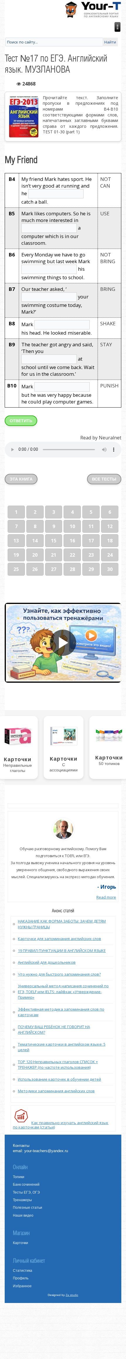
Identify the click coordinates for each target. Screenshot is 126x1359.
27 (53, 569)
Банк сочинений (26, 1184)
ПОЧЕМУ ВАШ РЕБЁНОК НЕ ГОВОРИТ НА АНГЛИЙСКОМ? (54, 1029)
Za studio (72, 1295)
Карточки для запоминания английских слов (59, 938)
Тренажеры (22, 1200)
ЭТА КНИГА (21, 479)
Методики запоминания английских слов (56, 1091)
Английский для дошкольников (47, 962)
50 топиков (109, 763)
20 (35, 555)
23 (91, 555)
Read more (106, 897)
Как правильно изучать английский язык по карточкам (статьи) (60, 1125)
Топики (18, 1177)
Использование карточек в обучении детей (59, 1079)
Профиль (20, 1278)
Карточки (20, 1243)
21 (53, 555)
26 (35, 569)
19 (16, 555)
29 (91, 569)
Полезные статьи (27, 1208)
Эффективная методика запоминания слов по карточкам (61, 1012)
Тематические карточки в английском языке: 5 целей (61, 1047)
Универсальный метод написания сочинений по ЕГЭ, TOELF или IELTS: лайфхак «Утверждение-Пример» (63, 991)
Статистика (22, 1271)
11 (91, 526)
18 (110, 540)
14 (35, 540)
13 (16, 540)
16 (72, 540)
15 (53, 540)
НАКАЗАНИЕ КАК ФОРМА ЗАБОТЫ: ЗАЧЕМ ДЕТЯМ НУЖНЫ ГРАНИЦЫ (62, 924)
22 (72, 555)
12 (110, 526)
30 (110, 569)
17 (91, 540)
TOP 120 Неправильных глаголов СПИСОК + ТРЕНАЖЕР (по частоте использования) (58, 1064)
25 (16, 569)
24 (110, 555)
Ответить (21, 420)
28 (72, 569)
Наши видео (23, 1215)
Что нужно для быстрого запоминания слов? (59, 974)
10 (72, 526)
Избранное (22, 1286)
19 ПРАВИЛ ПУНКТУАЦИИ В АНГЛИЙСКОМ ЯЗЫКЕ (62, 950)
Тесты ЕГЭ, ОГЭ (26, 1192)
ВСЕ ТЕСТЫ (104, 479)
